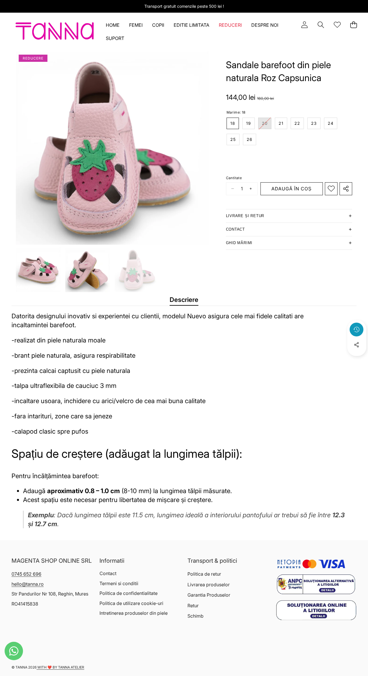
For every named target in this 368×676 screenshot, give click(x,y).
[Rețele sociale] (356, 345)
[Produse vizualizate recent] (356, 329)
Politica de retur (204, 574)
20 (266, 124)
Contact (107, 573)
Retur (193, 605)
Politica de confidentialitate (128, 593)
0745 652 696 (26, 574)
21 (281, 123)
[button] (320, 24)
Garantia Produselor (208, 595)
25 (233, 139)
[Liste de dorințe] (337, 24)
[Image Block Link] (315, 584)
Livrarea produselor (208, 584)
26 (249, 139)
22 (297, 123)
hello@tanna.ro (28, 584)
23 (314, 123)
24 (331, 123)
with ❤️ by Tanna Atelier (60, 667)
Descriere (184, 299)
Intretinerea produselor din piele (133, 613)
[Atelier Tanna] (55, 32)
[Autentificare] (304, 24)
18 (232, 123)
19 (248, 123)
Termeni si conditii (118, 583)
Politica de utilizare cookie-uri (131, 603)
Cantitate (234, 178)
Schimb (195, 616)
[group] (38, 270)
